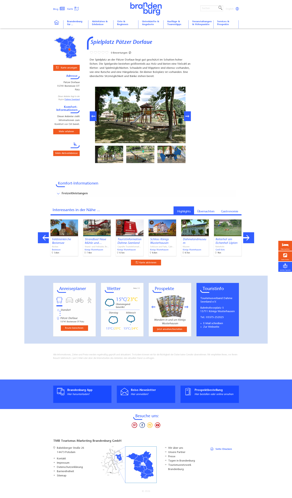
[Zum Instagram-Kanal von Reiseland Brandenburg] (150, 426)
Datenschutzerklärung (70, 467)
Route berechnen (74, 328)
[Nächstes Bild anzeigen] (187, 116)
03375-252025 (215, 317)
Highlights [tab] (184, 211)
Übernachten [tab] (205, 211)
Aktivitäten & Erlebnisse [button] (100, 23)
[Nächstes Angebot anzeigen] (248, 237)
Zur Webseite (210, 327)
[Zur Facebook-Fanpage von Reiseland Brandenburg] (142, 426)
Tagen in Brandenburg (181, 461)
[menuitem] (230, 9)
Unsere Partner (176, 452)
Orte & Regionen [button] (122, 23)
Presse (171, 456)
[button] (285, 256)
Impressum (63, 463)
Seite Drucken (224, 449)
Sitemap (61, 475)
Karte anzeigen (68, 68)
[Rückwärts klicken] (151, 307)
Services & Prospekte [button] (223, 23)
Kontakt (61, 458)
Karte (70, 9)
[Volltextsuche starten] (220, 8)
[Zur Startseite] (58, 24)
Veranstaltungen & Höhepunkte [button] (202, 23)
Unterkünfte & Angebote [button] (150, 23)
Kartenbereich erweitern (250, 217)
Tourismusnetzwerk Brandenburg (179, 467)
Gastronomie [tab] (229, 211)
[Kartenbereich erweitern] (265, 217)
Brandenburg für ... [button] (74, 23)
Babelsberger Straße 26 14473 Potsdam (70, 450)
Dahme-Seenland (72, 100)
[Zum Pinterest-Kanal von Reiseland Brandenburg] (134, 426)
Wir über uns (175, 448)
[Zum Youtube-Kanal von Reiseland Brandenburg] (157, 426)
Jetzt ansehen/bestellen (169, 329)
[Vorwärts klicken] (188, 307)
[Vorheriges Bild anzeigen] (93, 116)
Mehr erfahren (66, 131)
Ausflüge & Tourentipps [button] (174, 23)
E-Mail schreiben (212, 323)
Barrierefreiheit (65, 471)
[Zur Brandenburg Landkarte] (129, 464)
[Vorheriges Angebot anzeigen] (43, 237)
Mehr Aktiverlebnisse (66, 153)
